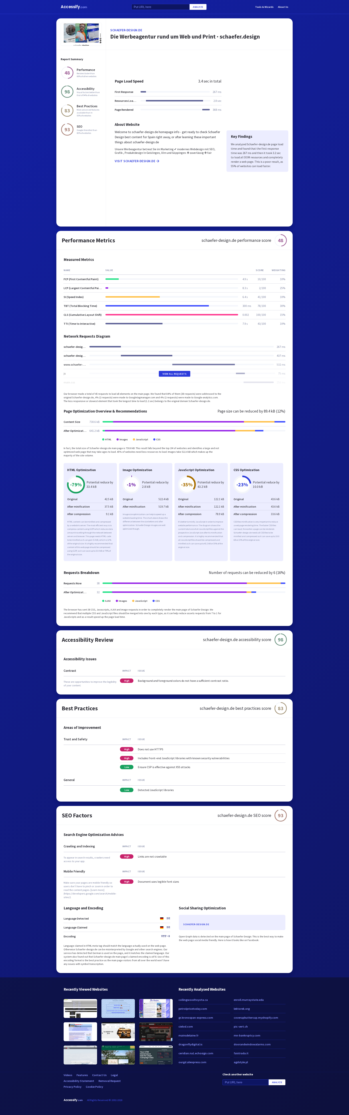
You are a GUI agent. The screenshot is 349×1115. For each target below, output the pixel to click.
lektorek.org (242, 1008)
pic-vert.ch (241, 1026)
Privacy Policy (72, 1086)
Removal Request (110, 1081)
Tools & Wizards (264, 7)
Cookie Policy (94, 1086)
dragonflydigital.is (190, 1044)
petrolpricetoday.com (192, 1008)
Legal (114, 1075)
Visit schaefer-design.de (135, 161)
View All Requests (175, 373)
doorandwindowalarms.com (252, 1044)
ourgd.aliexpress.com (192, 1062)
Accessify (74, 7)
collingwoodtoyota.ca (193, 1000)
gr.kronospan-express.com (195, 1017)
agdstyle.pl (241, 1062)
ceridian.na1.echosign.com (195, 1053)
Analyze (198, 7)
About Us (283, 7)
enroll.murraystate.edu (249, 1000)
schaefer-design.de (126, 30)
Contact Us (99, 1075)
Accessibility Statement (79, 1081)
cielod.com (185, 1026)
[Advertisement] (199, 62)
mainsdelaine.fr (188, 1035)
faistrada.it (241, 1053)
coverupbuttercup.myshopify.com (256, 1017)
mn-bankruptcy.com (247, 1035)
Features (82, 1075)
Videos (68, 1075)
